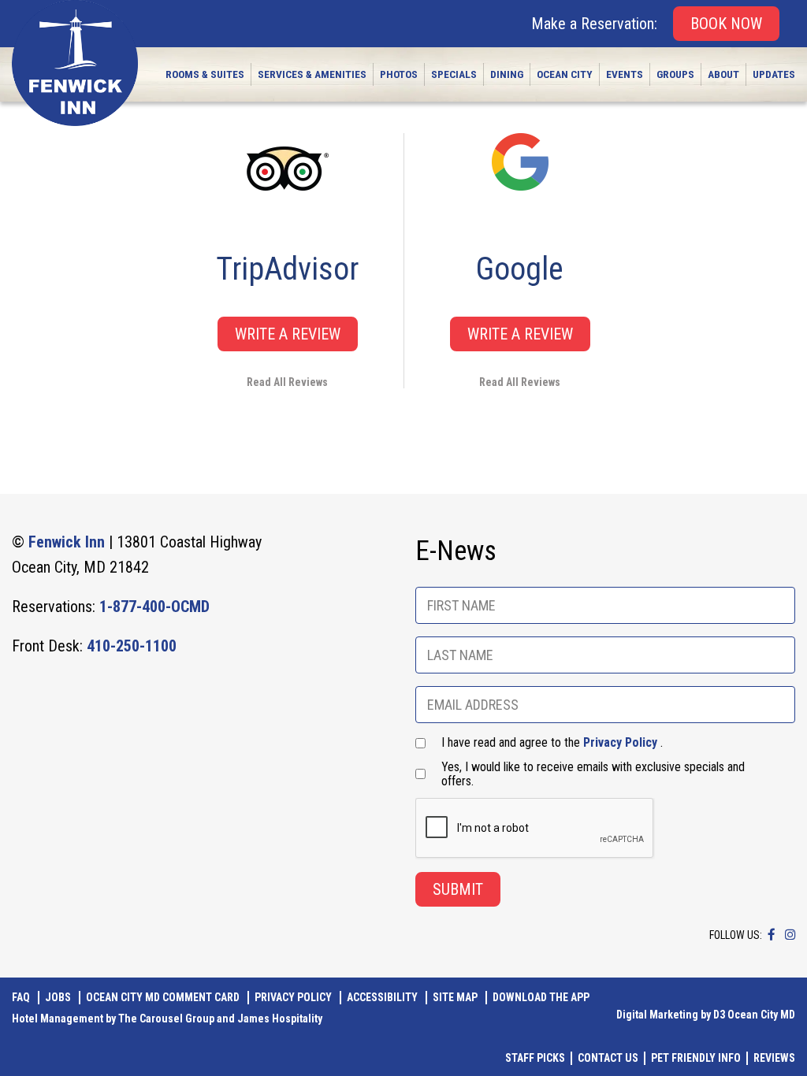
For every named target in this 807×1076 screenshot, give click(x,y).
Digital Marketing (657, 1014)
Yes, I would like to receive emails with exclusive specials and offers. (593, 774)
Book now (726, 23)
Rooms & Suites (204, 74)
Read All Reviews (287, 382)
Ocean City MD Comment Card (163, 997)
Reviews (774, 1058)
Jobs (58, 997)
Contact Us (608, 1058)
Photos (399, 74)
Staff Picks (535, 1058)
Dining (506, 74)
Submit (458, 889)
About (723, 74)
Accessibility (382, 997)
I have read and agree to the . (552, 743)
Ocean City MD (761, 1014)
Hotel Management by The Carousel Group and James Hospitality (167, 1018)
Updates (774, 74)
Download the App (541, 997)
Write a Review (287, 334)
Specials (454, 74)
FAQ (21, 997)
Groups (675, 74)
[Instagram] (790, 935)
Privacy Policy (620, 742)
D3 (719, 1014)
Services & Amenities (312, 74)
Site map (455, 997)
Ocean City (565, 74)
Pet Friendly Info (696, 1058)
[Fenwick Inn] (75, 63)
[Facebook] (771, 935)
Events (624, 74)
